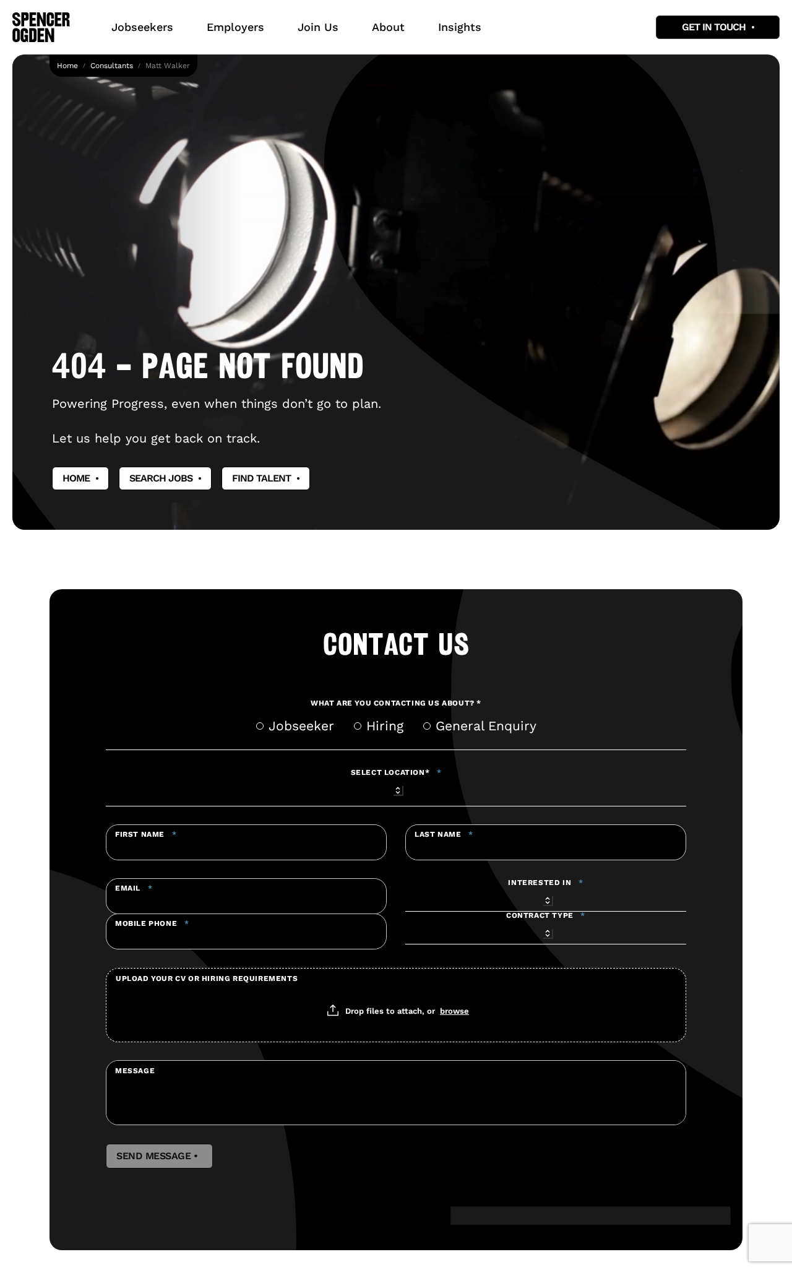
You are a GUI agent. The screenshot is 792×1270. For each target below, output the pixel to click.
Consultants (111, 65)
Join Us (318, 26)
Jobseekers (142, 26)
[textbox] (246, 842)
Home (67, 65)
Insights (459, 26)
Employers (235, 26)
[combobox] (396, 788)
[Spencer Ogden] (41, 27)
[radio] (260, 726)
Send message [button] (159, 1156)
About (388, 26)
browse (454, 1011)
